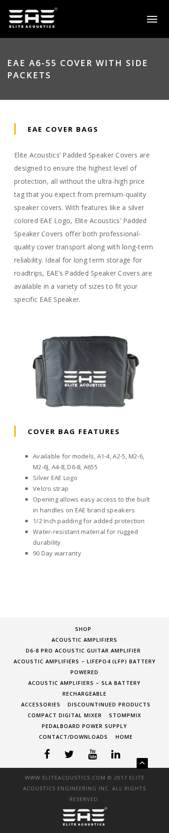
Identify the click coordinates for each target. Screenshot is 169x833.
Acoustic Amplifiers (84, 639)
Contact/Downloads (73, 736)
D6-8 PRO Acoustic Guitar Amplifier (83, 650)
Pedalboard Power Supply (84, 725)
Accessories (41, 704)
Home (124, 736)
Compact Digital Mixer (65, 715)
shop (83, 628)
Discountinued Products (109, 704)
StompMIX (125, 715)
